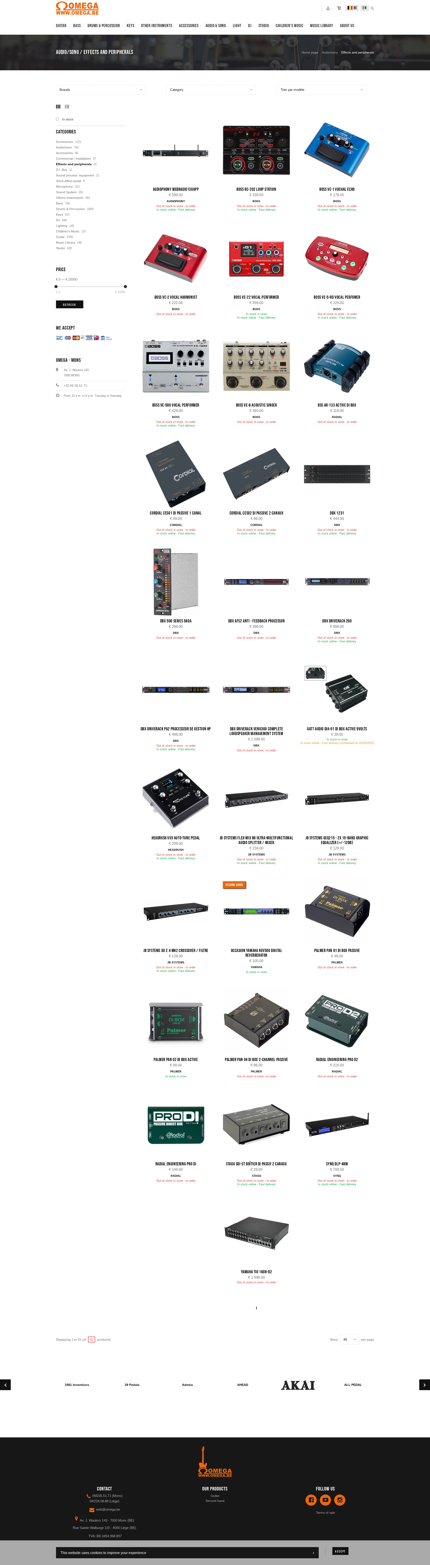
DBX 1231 (337, 513)
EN (365, 8)
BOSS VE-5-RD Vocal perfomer (337, 297)
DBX (337, 525)
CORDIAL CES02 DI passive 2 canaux (257, 513)
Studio (263, 25)
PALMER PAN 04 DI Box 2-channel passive (256, 1059)
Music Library (321, 25)
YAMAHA (256, 967)
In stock (67, 119)
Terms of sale (325, 1512)
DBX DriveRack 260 (337, 621)
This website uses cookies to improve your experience (103, 1553)
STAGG (256, 1175)
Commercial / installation (73, 158)
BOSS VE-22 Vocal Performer (256, 297)
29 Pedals (132, 1385)
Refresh (69, 305)
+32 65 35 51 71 (75, 385)
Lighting (61, 225)
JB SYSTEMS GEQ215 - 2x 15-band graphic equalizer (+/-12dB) (337, 840)
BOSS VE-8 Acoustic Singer (256, 405)
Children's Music (289, 25)
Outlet (215, 1496)
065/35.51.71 (101, 1496)
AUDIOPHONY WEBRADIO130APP (176, 189)
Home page (310, 52)
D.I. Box (61, 170)
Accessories (189, 25)
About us (347, 25)
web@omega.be (108, 1509)
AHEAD (242, 1385)
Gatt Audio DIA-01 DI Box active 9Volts (337, 729)
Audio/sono (330, 52)
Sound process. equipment (75, 175)
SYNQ (337, 1175)
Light (237, 25)
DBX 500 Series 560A (175, 621)
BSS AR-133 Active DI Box (337, 405)
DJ (250, 25)
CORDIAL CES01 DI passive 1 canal (176, 513)
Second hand (215, 1501)
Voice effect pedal (68, 181)
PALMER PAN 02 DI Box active (176, 1059)
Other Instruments (156, 25)
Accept (340, 1551)
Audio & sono (216, 25)
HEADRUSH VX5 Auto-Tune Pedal (176, 838)
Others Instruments (69, 197)
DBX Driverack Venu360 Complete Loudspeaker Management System (256, 731)
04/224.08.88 (99, 1501)
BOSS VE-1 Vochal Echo (337, 189)
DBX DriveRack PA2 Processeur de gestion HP (176, 729)
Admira (187, 1385)
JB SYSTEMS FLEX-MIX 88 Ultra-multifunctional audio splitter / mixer (256, 840)
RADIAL (337, 417)
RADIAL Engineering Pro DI (175, 1164)
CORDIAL (176, 525)
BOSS (256, 201)
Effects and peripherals (74, 164)
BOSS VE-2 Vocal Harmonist (176, 297)
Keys (130, 25)
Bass (77, 25)
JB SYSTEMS (256, 854)
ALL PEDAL (353, 1385)
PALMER (337, 962)
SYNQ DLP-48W (337, 1164)
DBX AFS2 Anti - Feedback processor (256, 621)
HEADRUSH (176, 849)
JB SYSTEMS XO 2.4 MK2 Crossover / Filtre (175, 950)
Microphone (64, 186)
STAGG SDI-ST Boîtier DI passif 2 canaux (256, 1164)
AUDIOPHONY (176, 201)
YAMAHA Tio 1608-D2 (256, 1272)
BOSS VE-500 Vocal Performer (175, 405)
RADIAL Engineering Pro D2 (337, 1059)
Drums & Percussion (104, 25)
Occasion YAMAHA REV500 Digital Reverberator (256, 953)
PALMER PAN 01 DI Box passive (337, 950)
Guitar (61, 25)
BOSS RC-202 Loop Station (256, 189)
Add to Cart (178, 151)
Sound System (66, 192)
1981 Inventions (77, 1385)
